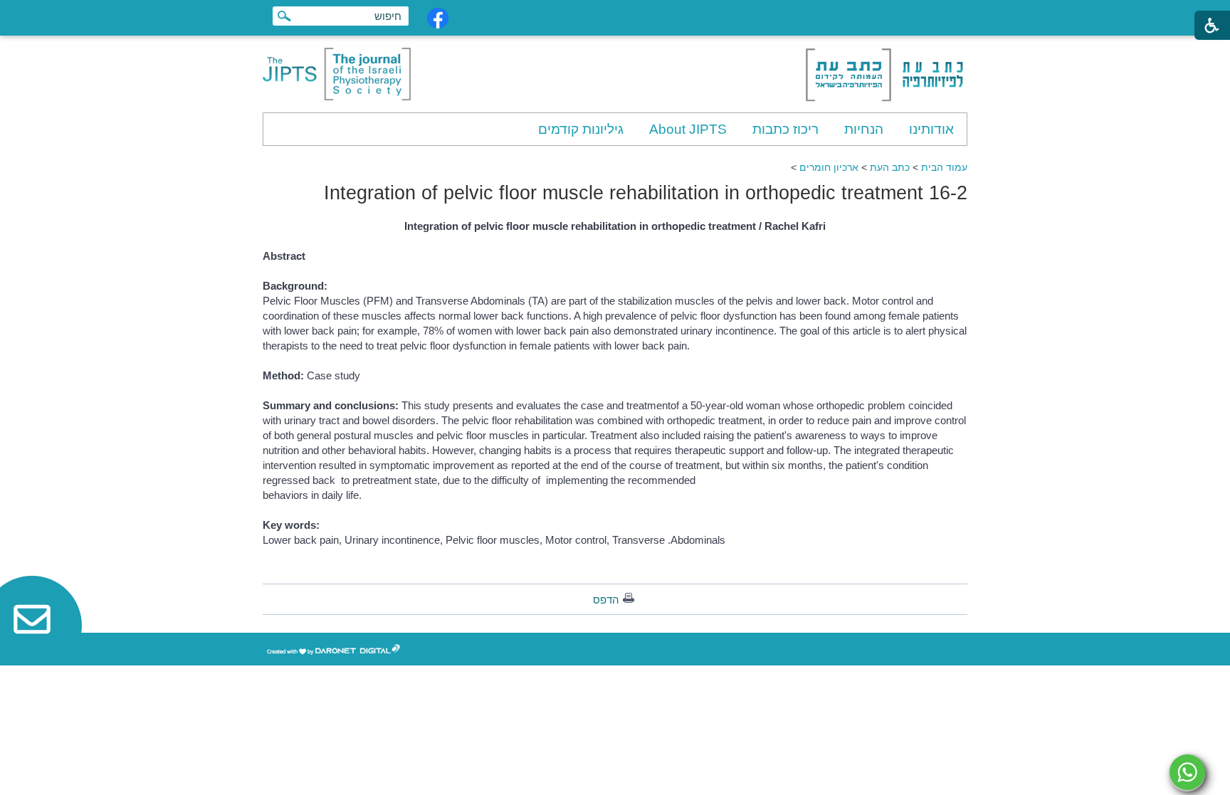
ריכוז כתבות (785, 129)
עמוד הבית (944, 167)
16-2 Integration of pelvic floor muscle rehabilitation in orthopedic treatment (645, 193)
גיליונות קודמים (581, 129)
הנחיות (863, 129)
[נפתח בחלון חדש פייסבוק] (437, 18)
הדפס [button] (606, 600)
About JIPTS (688, 129)
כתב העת (890, 167)
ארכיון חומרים (828, 167)
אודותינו (931, 129)
